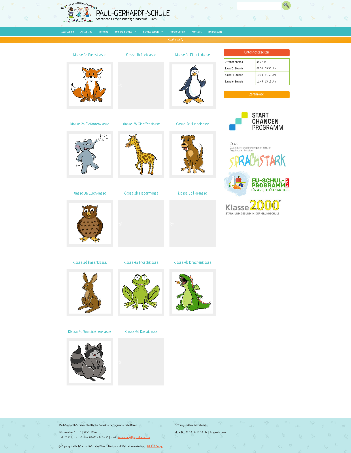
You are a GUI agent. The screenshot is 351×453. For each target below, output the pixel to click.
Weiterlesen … (98, 67)
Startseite (67, 31)
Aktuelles (86, 31)
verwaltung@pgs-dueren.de (134, 437)
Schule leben (151, 31)
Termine (103, 31)
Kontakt (197, 31)
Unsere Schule (123, 31)
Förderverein (177, 31)
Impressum (215, 31)
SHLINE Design (155, 446)
